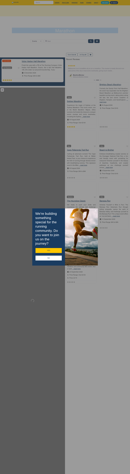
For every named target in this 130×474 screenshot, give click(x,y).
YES (48, 250)
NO (48, 258)
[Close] (95, 210)
